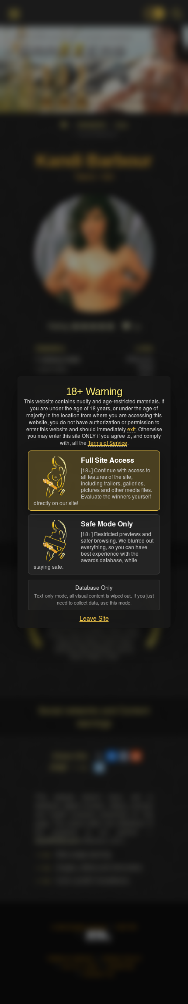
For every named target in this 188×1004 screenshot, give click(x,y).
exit (131, 429)
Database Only (94, 594)
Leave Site (94, 618)
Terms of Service (107, 442)
